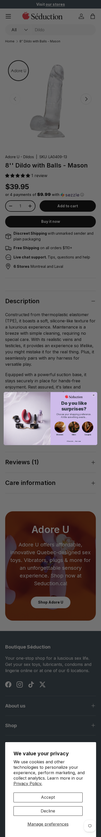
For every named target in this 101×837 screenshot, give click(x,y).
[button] (60, 427)
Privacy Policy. (27, 783)
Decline (48, 810)
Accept (48, 797)
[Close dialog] (93, 395)
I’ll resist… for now (74, 441)
